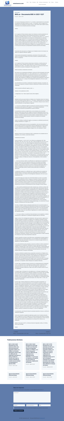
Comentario (16, 392)
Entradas (34, 2)
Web (40, 405)
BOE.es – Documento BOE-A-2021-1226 (20, 332)
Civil (49, 2)
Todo (30, 2)
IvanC (17, 16)
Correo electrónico (30, 405)
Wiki (37, 2)
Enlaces (56, 2)
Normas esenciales (42, 4)
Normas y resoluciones (43, 2)
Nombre (16, 405)
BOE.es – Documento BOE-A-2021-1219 (43, 332)
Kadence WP (42, 418)
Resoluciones (17, 12)
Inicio (28, 2)
